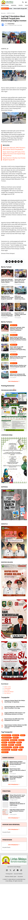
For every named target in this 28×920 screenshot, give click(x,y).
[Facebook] (9, 261)
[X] (12, 261)
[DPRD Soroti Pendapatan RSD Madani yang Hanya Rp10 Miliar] (21, 290)
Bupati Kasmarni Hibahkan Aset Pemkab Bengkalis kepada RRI (7, 298)
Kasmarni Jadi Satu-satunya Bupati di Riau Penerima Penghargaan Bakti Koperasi (7, 314)
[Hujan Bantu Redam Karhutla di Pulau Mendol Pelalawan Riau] (5, 812)
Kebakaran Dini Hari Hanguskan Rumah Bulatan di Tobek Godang (17, 804)
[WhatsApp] (21, 261)
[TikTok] (14, 870)
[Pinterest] (18, 261)
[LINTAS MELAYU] (7, 2)
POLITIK (21, 5)
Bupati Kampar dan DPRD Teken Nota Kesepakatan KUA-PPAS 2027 (14, 719)
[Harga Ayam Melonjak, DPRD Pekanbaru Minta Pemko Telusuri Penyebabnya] (7, 273)
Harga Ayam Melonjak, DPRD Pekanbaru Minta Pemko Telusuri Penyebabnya (7, 281)
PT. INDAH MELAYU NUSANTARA (15, 879)
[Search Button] (22, 2)
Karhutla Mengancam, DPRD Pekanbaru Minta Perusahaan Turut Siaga (14, 707)
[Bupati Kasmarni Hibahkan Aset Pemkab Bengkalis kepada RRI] (7, 290)
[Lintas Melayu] (14, 860)
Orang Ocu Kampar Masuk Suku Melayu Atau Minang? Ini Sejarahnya (14, 701)
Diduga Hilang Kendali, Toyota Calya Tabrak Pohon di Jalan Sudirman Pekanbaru (17, 796)
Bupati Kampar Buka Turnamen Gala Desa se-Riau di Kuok (18, 357)
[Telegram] (15, 261)
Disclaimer (20, 876)
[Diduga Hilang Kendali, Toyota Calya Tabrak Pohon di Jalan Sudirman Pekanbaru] (5, 797)
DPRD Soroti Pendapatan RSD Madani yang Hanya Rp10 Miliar (20, 298)
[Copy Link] (6, 261)
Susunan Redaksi (18, 873)
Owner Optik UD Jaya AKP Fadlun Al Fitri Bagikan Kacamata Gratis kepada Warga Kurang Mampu (14, 153)
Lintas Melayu (9, 881)
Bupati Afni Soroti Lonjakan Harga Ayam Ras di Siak (20, 314)
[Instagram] (6, 870)
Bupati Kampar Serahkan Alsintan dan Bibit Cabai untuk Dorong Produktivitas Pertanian (18, 338)
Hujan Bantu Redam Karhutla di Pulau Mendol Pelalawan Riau (17, 811)
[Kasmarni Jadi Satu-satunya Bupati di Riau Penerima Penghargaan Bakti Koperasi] (7, 307)
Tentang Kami (9, 873)
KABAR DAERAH (14, 334)
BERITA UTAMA (5, 5)
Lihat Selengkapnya (13, 381)
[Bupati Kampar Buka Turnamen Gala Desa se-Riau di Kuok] (5, 357)
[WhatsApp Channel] (21, 870)
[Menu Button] (25, 2)
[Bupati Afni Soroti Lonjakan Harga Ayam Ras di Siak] (21, 307)
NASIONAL (13, 5)
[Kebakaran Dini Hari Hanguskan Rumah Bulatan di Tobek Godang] (5, 805)
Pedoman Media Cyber (10, 876)
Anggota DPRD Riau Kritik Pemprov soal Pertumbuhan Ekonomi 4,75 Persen (14, 713)
